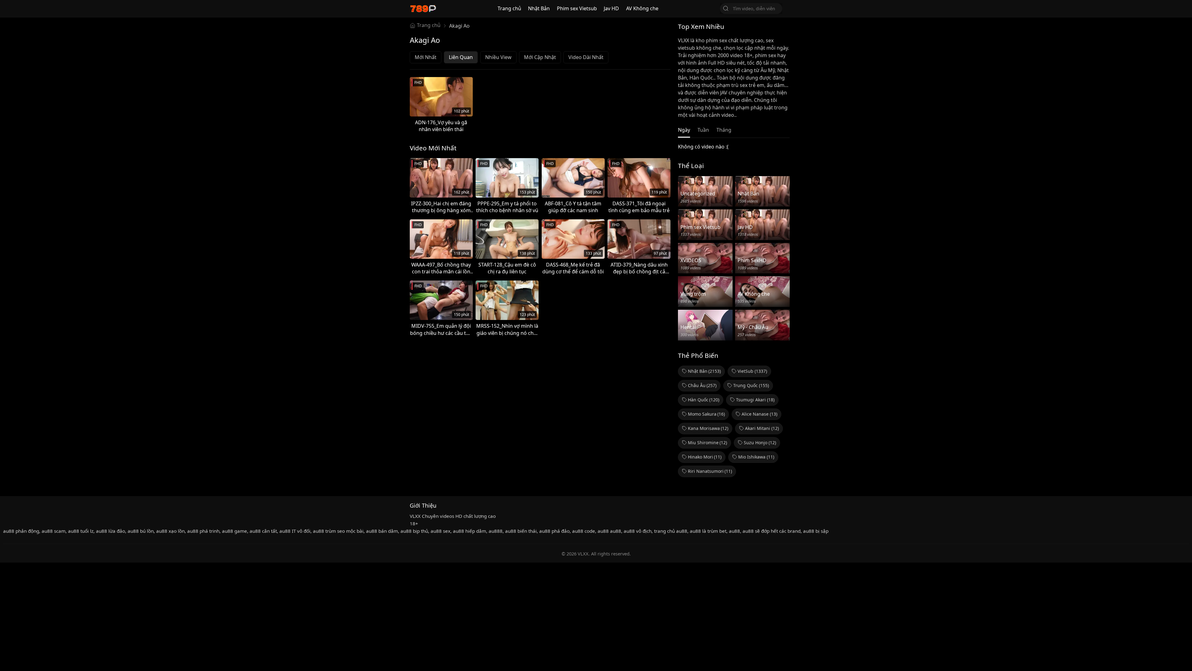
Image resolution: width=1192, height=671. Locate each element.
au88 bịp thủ (414, 531)
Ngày (684, 129)
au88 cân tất (263, 531)
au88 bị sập (816, 531)
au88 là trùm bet (708, 531)
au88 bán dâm (382, 531)
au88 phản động (21, 531)
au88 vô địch (638, 531)
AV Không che (642, 8)
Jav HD (611, 8)
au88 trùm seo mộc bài (338, 531)
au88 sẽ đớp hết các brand (772, 531)
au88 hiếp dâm (469, 531)
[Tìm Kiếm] (726, 8)
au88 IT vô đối (294, 531)
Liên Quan (461, 57)
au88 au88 (609, 531)
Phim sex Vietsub (577, 8)
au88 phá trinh (203, 531)
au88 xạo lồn (170, 531)
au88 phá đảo (554, 531)
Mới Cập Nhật (540, 57)
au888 (496, 531)
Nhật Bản (539, 8)
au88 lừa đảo (110, 531)
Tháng (723, 129)
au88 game (234, 531)
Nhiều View (498, 57)
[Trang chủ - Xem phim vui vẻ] (423, 8)
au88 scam (53, 531)
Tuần (703, 129)
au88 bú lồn (141, 531)
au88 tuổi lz (80, 531)
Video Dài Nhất (585, 57)
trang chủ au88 (670, 531)
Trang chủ (509, 8)
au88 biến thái (521, 531)
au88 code (583, 531)
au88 (734, 531)
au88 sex (440, 531)
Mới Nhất (425, 57)
